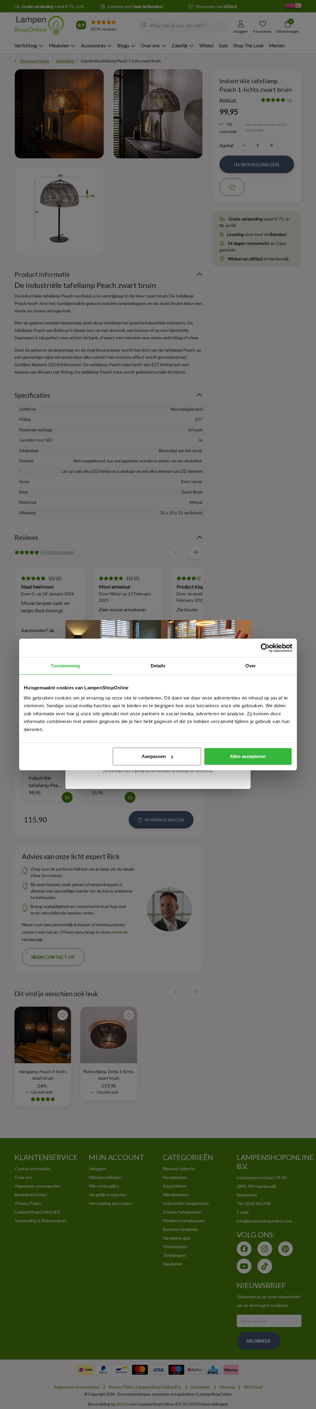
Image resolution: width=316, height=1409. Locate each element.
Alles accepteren (248, 756)
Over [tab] (250, 665)
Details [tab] (158, 665)
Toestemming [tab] (65, 665)
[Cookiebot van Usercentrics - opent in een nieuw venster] (265, 648)
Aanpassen (154, 756)
